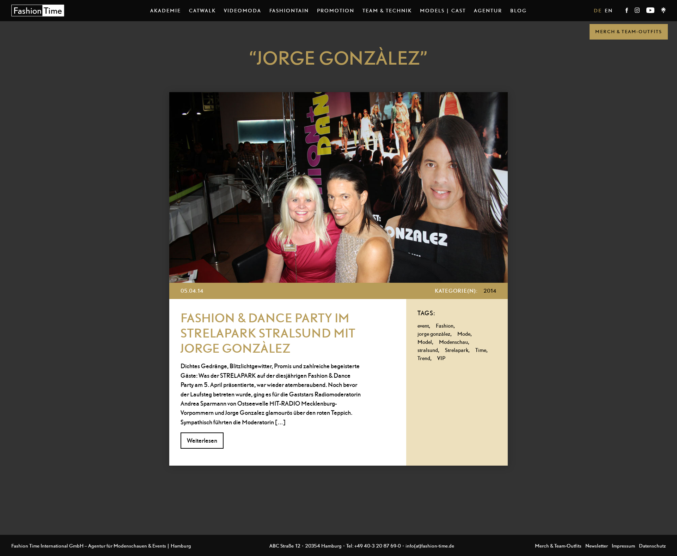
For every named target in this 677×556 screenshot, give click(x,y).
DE (598, 10)
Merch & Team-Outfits (628, 31)
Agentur (488, 10)
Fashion (444, 325)
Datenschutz (652, 546)
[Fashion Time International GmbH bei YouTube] (650, 11)
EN (609, 10)
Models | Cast (443, 10)
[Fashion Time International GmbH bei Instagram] (638, 11)
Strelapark (456, 350)
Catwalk (202, 10)
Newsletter (596, 546)
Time (480, 350)
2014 (489, 290)
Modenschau (453, 342)
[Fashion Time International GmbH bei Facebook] (627, 11)
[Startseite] (37, 11)
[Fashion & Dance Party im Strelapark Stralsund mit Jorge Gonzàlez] (338, 187)
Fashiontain (289, 10)
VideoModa (242, 10)
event (423, 325)
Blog (518, 10)
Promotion (335, 10)
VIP (441, 358)
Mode (463, 333)
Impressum (623, 546)
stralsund (427, 350)
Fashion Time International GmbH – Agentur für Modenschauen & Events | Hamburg (101, 546)
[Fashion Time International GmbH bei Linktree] (663, 11)
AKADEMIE (165, 10)
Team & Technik (387, 10)
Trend (423, 358)
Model (424, 342)
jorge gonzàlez (433, 333)
